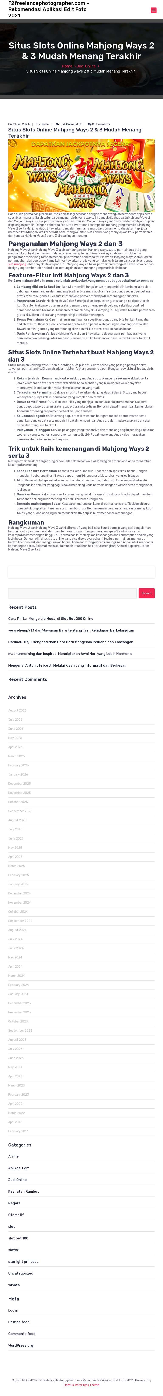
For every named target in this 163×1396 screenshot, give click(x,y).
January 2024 (18, 994)
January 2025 (18, 884)
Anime (13, 1156)
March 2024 (16, 976)
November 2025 (19, 793)
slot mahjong (17, 264)
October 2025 (18, 802)
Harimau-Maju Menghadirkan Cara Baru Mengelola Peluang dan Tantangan (70, 642)
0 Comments (100, 124)
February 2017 (18, 1131)
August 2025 (17, 820)
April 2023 (15, 1076)
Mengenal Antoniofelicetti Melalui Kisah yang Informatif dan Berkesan (67, 665)
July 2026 (15, 720)
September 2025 (20, 811)
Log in (13, 1310)
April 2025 (15, 857)
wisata (14, 1285)
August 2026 (17, 710)
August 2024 (17, 930)
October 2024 (18, 912)
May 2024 (15, 957)
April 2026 (15, 747)
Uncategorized (20, 1273)
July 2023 (15, 1049)
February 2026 (18, 765)
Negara (14, 1203)
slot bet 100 (18, 1238)
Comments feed (21, 1334)
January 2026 (18, 774)
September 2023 (20, 1030)
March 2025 (16, 866)
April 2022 (15, 1104)
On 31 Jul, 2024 (19, 124)
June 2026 (16, 729)
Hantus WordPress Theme (81, 1385)
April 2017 (15, 1122)
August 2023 (17, 1040)
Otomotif (16, 1215)
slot (78, 124)
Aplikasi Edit (18, 1168)
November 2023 (19, 1012)
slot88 (14, 1250)
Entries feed (19, 1322)
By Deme (43, 124)
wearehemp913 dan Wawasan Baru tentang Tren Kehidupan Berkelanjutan (71, 630)
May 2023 (15, 1067)
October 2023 (18, 1021)
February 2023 (18, 1095)
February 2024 (18, 985)
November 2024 (19, 902)
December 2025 (19, 784)
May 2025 (15, 848)
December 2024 (19, 893)
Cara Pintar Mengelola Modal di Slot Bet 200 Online (50, 619)
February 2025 (18, 875)
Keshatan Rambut (23, 1191)
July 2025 (15, 829)
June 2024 (16, 948)
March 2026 (16, 756)
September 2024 (20, 921)
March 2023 (16, 1085)
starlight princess (23, 1262)
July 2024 (15, 939)
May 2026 (15, 738)
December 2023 (19, 1003)
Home (67, 66)
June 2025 (16, 838)
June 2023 (16, 1058)
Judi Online (86, 66)
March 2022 (16, 1113)
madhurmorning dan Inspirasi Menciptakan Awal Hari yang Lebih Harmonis (70, 654)
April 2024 (15, 966)
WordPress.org (20, 1345)
